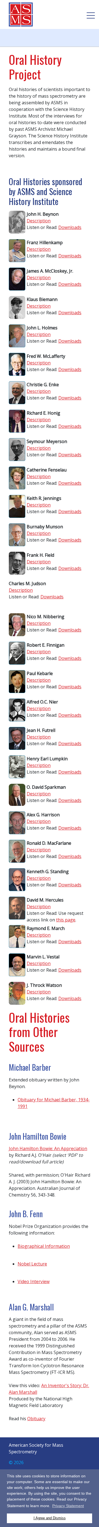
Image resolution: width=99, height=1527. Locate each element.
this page (65, 920)
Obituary (36, 1419)
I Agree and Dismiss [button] (50, 1518)
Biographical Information (44, 1246)
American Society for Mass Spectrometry (22, 14)
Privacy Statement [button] (68, 1506)
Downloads (69, 227)
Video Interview (34, 1281)
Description (39, 221)
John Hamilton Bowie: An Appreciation (48, 1148)
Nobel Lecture (32, 1264)
